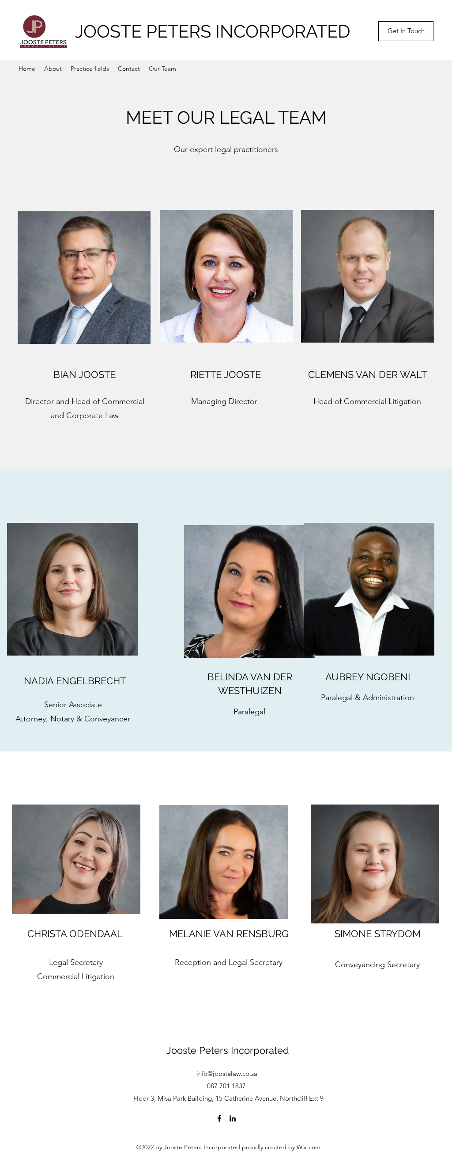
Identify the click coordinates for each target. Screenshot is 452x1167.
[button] (405, 31)
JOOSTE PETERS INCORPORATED (212, 31)
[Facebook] (219, 1118)
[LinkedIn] (232, 1118)
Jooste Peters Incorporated (227, 1050)
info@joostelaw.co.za (226, 1073)
